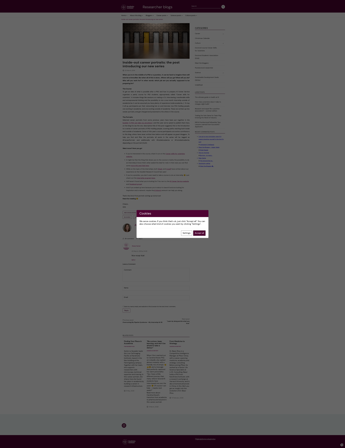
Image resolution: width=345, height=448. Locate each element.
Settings (187, 233)
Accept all (199, 233)
